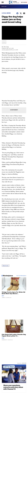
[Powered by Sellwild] (24, 363)
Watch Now (23, 2)
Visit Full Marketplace (21, 275)
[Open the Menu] (2, 2)
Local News (6, 13)
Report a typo (6, 265)
